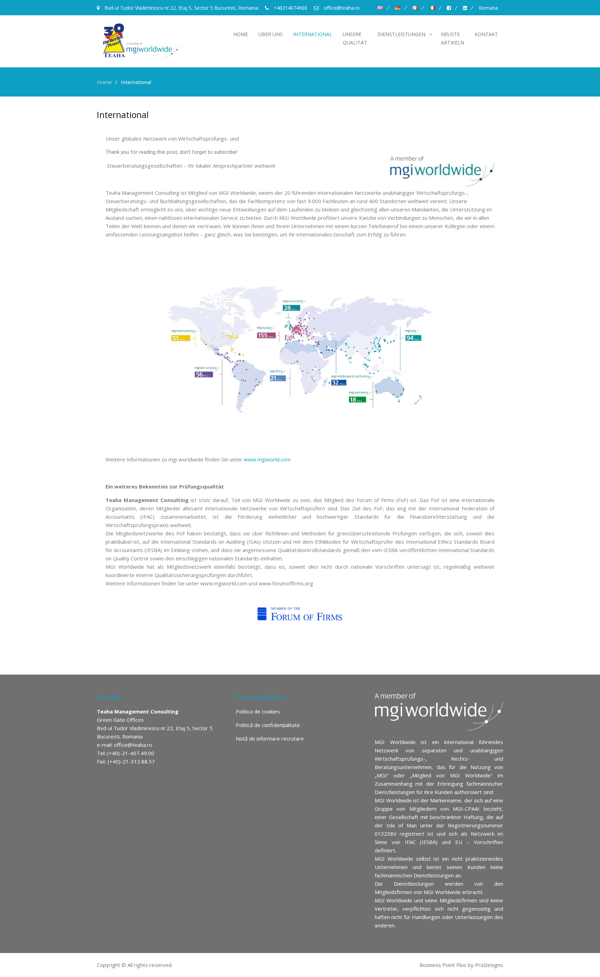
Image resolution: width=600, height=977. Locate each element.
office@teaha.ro (133, 744)
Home (240, 34)
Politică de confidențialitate (268, 724)
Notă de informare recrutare (270, 738)
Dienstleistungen (401, 34)
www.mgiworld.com (267, 459)
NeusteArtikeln (452, 38)
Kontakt (486, 34)
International (312, 34)
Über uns (270, 34)
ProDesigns (489, 964)
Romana (488, 8)
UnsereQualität (355, 38)
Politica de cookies (258, 711)
